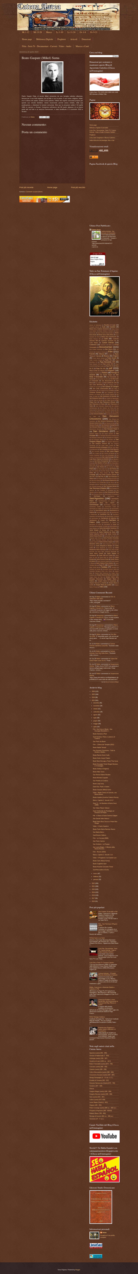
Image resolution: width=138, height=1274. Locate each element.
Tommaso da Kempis (94, 569)
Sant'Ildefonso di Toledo (109, 522)
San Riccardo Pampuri (95, 480)
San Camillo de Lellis (110, 382)
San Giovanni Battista (97, 413)
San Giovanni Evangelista (109, 425)
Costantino (103, 344)
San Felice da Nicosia (96, 400)
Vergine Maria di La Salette (97, 583)
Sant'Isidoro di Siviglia (110, 524)
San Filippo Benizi (109, 400)
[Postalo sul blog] (42, 117)
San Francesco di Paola (97, 404)
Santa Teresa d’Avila (102, 559)
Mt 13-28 (38, 32)
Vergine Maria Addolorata (102, 573)
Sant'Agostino (96, 498)
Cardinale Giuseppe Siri (108, 340)
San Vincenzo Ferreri (97, 494)
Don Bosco (109, 349)
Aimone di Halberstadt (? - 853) (99, 1055)
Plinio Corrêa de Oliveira (97, 370)
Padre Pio (108, 360)
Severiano (111, 565)
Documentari (105, 347)
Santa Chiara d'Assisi (95, 536)
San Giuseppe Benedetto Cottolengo (107, 435)
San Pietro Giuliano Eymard (107, 474)
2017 (93, 898)
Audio (104, 327)
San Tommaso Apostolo (95, 486)
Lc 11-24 (71, 32)
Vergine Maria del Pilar (96, 577)
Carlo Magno (93, 342)
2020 (93, 889)
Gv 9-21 (93, 32)
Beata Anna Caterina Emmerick (99, 329)
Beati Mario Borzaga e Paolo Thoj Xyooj (105, 761)
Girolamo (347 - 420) (95, 1086)
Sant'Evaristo (95, 518)
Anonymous (100, 615)
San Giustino (109, 439)
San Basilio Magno (106, 374)
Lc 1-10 (59, 32)
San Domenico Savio (95, 398)
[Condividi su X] (44, 117)
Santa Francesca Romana (99, 540)
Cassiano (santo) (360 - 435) (98, 1066)
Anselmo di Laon (109, 325)
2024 (93, 697)
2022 (93, 883)
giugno (95, 721)
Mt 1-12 (25, 32)
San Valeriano (99, 492)
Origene (116, 356)
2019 (93, 892)
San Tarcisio (100, 484)
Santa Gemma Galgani (106, 541)
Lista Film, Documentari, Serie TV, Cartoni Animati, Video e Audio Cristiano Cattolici (102, 131)
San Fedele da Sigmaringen (111, 398)
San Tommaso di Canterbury (105, 490)
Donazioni (86, 39)
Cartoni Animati (108, 343)
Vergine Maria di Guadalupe (107, 581)
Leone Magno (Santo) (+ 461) (98, 1102)
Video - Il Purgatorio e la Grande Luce (104, 858)
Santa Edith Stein (109, 536)
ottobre (95, 709)
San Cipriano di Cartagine (110, 386)
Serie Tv (102, 565)
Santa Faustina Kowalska (111, 538)
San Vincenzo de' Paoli (112, 492)
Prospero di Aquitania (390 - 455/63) (100, 1110)
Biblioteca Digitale (44, 39)
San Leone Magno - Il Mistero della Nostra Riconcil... (104, 848)
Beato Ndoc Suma (98, 772)
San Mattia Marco (98, 832)
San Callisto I (98, 382)
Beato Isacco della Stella (106, 334)
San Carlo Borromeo (96, 384)
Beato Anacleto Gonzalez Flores (103, 867)
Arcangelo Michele (94, 327)
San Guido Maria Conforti (106, 445)
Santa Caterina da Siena (107, 532)
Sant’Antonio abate (101, 510)
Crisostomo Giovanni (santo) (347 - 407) (101, 1075)
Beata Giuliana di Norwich (106, 331)
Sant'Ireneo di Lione (95, 524)
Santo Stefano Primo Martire (104, 563)
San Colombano (109, 392)
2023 (93, 700)
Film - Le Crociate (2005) (100, 838)
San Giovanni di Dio (109, 423)
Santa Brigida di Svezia (97, 530)
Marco (49, 32)
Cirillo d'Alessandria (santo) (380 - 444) (101, 1072)
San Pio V (92, 476)
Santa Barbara (93, 528)
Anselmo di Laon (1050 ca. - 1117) (100, 1061)
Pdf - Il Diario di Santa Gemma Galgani (105, 815)
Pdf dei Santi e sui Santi (97, 938)
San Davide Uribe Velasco (101, 818)
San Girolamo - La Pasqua (101, 844)
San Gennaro (98, 410)
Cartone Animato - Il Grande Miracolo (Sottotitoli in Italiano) (107, 974)
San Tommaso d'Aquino (97, 488)
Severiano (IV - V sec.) (96, 1119)
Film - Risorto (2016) (99, 852)
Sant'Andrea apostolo (110, 504)
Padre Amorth (111, 358)
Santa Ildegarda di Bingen (104, 545)
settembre (96, 712)
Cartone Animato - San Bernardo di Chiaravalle (108, 232)
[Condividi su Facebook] (46, 117)
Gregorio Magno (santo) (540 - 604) (100, 1091)
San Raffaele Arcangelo (111, 478)
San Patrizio (113, 468)
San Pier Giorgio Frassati (107, 470)
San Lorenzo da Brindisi (108, 453)
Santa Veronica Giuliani (103, 561)
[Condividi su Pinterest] (48, 117)
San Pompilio (99, 478)
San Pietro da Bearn (99, 741)
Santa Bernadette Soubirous (107, 528)
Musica (106, 356)
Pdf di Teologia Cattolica (97, 1017)
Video (101, 587)
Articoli (73, 39)
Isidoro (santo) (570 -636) (97, 1099)
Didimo (110, 344)
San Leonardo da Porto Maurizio (109, 449)
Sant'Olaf (91, 526)
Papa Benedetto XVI (107, 362)
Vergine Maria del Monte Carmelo (107, 575)
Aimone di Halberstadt (95, 325)
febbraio (96, 876)
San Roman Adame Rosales (102, 774)
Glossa (101, 354)
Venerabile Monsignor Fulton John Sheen (100, 571)
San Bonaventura (107, 380)
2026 (93, 691)
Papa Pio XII (100, 368)
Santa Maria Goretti (96, 553)
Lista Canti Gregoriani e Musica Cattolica (102, 137)
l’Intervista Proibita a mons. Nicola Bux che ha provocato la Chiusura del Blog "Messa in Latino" (108, 1002)
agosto (95, 715)
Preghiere (61, 39)
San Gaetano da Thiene (107, 408)
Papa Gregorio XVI (94, 364)
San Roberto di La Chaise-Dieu (97, 482)
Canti (106, 339)
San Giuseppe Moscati (98, 439)
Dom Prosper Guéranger (95, 349)
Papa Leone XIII (108, 364)
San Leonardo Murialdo (98, 451)
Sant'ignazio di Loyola (97, 520)
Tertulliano (114, 567)
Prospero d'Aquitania (94, 372)
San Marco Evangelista (101, 461)
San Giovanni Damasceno (106, 421)
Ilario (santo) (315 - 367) (96, 1097)
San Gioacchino (106, 412)
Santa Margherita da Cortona (104, 547)
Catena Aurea (96, 230)
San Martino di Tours (101, 463)
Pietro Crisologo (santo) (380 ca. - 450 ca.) (102, 1108)
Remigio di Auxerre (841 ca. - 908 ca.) (101, 1116)
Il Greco (110, 354)
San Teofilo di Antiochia (111, 484)
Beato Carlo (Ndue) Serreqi (101, 861)
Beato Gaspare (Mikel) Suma (102, 789)
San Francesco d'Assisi (107, 402)
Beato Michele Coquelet (100, 778)
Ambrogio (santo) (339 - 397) (98, 1058)
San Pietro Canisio (102, 472)
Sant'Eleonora (100, 516)
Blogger (77, 1270)
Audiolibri (112, 327)
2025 (93, 694)
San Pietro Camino (99, 841)
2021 (93, 886)
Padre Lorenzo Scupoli (95, 360)
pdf (110, 368)
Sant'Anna (106, 508)
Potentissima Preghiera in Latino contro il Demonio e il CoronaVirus (107, 1029)
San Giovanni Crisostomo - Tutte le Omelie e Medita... (104, 751)
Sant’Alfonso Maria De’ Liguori (101, 502)
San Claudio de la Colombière (106, 390)
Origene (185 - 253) (95, 1105)
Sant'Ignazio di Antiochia (108, 518)
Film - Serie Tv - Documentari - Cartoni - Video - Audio (46, 46)
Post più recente (26, 187)
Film (110, 351)
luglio (95, 718)
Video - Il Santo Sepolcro (101, 826)
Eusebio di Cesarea (101, 352)
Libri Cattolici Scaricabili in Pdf (107, 911)
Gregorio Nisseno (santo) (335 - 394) (100, 1094)
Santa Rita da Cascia (106, 555)
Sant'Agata (97, 496)
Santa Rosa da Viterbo (106, 557)
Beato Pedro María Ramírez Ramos (104, 829)
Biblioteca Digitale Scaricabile (98, 128)
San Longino (96, 453)
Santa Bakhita (113, 526)
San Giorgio (116, 412)
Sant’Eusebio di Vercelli (113, 516)
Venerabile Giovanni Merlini (110, 569)
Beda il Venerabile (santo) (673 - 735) (101, 1064)
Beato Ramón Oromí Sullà (101, 755)
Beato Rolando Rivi (95, 338)
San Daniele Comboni (108, 394)
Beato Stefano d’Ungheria (101, 769)
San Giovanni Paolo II (111, 429)
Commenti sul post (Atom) (34, 191)
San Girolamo (100, 431)
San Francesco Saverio (102, 406)
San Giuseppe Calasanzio (96, 437)
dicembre (96, 703)
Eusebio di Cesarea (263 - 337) (99, 1080)
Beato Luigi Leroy (98, 783)
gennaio (96, 879)
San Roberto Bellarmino (110, 480)
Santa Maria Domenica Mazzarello (107, 551)
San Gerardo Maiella (109, 410)
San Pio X (101, 476)
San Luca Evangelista (108, 455)
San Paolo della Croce (101, 468)
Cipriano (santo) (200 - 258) (97, 1069)
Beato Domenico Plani (100, 734)
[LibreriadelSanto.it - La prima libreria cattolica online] (44, 202)
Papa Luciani (100, 366)
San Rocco (111, 482)
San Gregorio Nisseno (99, 443)
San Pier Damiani (94, 470)
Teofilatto (104, 567)
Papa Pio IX (109, 366)
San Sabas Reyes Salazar (101, 808)
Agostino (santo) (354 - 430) (98, 1053)
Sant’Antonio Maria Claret (102, 512)
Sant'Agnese (111, 496)
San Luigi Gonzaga (108, 457)
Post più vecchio (78, 187)
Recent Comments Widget (112, 682)
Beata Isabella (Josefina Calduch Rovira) (105, 797)
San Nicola (100, 467)
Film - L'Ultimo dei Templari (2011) (103, 744)
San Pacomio (110, 467)
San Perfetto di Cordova (100, 781)
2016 (93, 901)
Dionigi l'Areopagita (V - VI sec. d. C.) (101, 1077)
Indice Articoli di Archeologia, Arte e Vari (101, 140)
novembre (96, 706)
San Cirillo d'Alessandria (100, 388)
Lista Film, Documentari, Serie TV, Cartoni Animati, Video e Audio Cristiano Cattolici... (107, 950)
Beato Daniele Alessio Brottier (105, 332)
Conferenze (93, 344)
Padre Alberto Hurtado (99, 358)
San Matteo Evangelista (104, 465)
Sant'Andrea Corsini (110, 506)
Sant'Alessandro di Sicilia (101, 870)
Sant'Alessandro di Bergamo (107, 500)
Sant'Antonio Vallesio (99, 835)
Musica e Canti (82, 46)
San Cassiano (110, 384)
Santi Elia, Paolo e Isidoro (101, 786)
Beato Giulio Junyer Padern (101, 758)
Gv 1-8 (83, 32)
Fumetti (92, 354)
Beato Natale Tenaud (99, 747)
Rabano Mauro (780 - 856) (97, 1113)
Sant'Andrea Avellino (95, 506)
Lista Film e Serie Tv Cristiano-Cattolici (101, 962)
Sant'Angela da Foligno (95, 508)
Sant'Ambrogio (94, 504)
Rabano (104, 373)
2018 (93, 895)
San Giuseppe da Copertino (112, 437)
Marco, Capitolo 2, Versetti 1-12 (103, 855)
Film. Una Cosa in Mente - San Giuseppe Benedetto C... (102, 730)
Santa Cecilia (112, 534)
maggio (95, 723)
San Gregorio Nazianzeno (112, 441)
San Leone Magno (113, 451)
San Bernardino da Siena (102, 378)
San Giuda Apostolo (107, 433)
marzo (95, 873)
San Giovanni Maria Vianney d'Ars (99, 427)
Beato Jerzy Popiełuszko (108, 336)
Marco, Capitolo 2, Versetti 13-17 (103, 800)
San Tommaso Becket (110, 486)
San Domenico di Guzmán (108, 396)
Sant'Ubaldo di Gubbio (102, 526)
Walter (98, 597)
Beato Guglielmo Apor (100, 863)
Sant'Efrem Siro (105, 514)
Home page (27, 39)
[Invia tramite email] (40, 117)
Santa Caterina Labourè (97, 534)
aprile (95, 727)
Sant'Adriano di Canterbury (112, 494)
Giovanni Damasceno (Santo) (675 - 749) (102, 1083)
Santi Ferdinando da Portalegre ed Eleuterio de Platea (103, 811)
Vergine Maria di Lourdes (103, 585)
